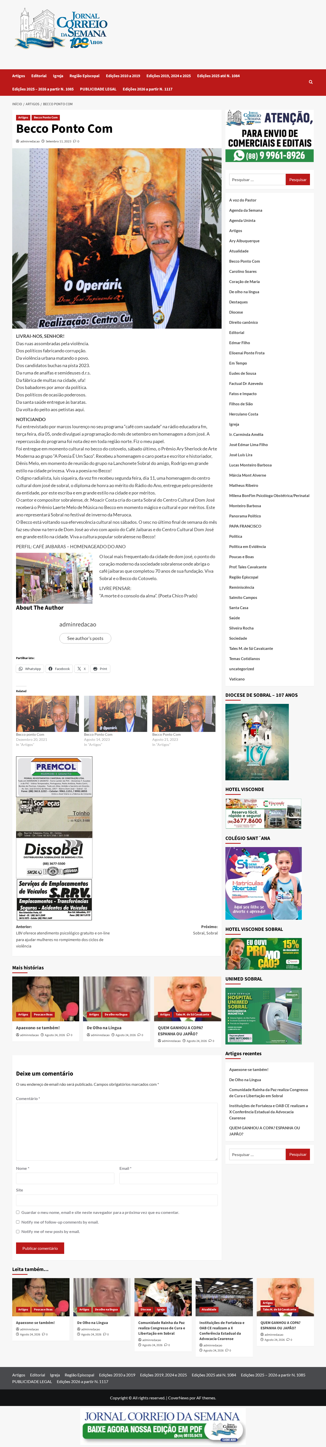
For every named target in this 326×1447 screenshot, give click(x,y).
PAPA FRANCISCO (245, 526)
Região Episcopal (85, 76)
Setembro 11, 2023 (58, 141)
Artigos (18, 76)
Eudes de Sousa (242, 373)
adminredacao (30, 141)
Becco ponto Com (30, 734)
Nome (22, 1168)
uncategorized (241, 668)
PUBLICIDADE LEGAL (98, 89)
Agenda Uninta (242, 220)
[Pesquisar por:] (257, 179)
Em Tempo (238, 363)
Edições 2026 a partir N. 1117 (147, 89)
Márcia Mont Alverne (247, 475)
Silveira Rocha (241, 628)
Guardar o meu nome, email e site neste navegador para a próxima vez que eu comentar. (100, 1212)
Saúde (234, 617)
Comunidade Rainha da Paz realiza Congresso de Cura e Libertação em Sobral (268, 1092)
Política (235, 536)
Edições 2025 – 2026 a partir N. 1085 (43, 89)
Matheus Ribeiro (243, 485)
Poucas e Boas (43, 1014)
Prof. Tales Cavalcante (248, 567)
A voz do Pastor (242, 200)
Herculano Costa (243, 414)
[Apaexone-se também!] (45, 998)
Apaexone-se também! (38, 1028)
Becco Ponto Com (46, 117)
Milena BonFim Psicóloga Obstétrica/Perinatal (269, 495)
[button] (311, 82)
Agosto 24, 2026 (55, 1035)
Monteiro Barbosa (245, 505)
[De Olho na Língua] (116, 998)
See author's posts (85, 638)
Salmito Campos (243, 597)
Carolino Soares (243, 271)
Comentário (28, 1098)
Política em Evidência (247, 546)
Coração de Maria (244, 281)
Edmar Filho (239, 342)
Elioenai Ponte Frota (247, 353)
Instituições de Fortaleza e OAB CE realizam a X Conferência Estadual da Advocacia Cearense (268, 1111)
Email (125, 1168)
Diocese (236, 312)
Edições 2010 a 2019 (123, 76)
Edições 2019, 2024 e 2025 (168, 76)
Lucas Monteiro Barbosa (250, 465)
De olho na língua (116, 1014)
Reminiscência (241, 587)
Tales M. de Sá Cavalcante (192, 1014)
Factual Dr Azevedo (246, 383)
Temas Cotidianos (244, 658)
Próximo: (205, 930)
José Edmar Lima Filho (248, 444)
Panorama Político (245, 516)
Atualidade (239, 251)
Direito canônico (243, 322)
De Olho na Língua (104, 1028)
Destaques (238, 302)
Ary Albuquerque (244, 240)
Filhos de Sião (241, 403)
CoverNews (178, 1397)
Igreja (58, 76)
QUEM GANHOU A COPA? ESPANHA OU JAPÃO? (180, 1031)
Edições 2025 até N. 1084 (218, 76)
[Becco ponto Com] (47, 714)
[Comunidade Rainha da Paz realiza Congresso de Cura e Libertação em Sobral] (163, 1297)
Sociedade (238, 638)
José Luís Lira (240, 454)
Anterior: (63, 936)
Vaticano (237, 679)
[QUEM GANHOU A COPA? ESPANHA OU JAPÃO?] (187, 998)
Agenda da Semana (245, 210)
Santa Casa (238, 607)
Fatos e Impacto (243, 393)
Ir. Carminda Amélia (246, 434)
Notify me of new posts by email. (50, 1231)
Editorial (39, 76)
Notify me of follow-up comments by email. (60, 1222)
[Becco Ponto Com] (115, 714)
